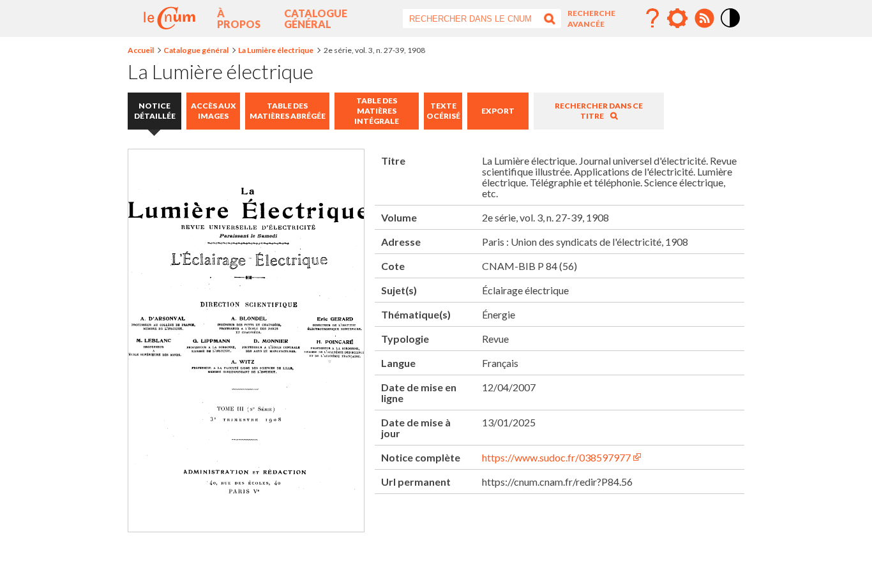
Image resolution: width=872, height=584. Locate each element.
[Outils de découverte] (677, 18)
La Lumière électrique (275, 50)
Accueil (141, 50)
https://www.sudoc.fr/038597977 (556, 457)
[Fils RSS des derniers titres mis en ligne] (704, 18)
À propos (238, 18)
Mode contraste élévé (731, 28)
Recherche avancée (591, 18)
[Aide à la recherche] (652, 18)
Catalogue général (315, 18)
